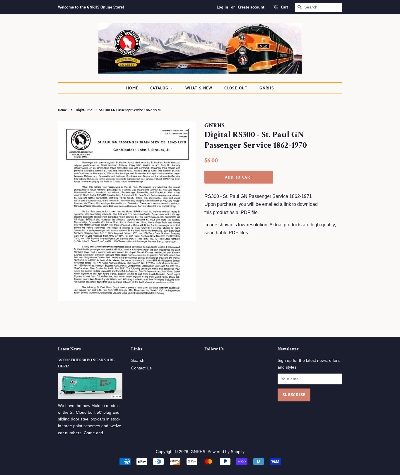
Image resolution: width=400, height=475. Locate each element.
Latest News (69, 349)
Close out (236, 88)
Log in (222, 7)
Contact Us (141, 368)
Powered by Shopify (226, 451)
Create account (251, 7)
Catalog (160, 88)
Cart (284, 7)
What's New (199, 88)
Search (137, 360)
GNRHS (266, 88)
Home (132, 88)
